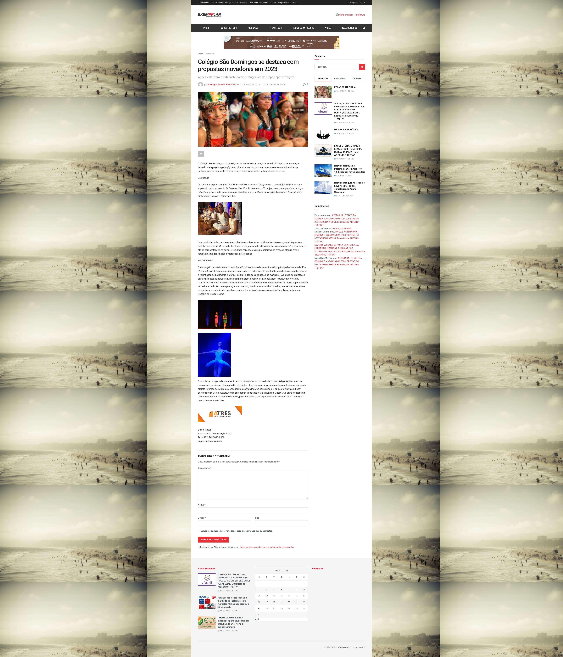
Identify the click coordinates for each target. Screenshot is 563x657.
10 (267, 596)
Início (206, 28)
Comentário (205, 468)
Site (257, 518)
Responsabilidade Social (288, 3)
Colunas (253, 28)
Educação (281, 84)
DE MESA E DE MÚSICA (346, 129)
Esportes (243, 3)
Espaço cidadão (231, 3)
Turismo (273, 3)
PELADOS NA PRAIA (345, 87)
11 (274, 596)
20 (289, 602)
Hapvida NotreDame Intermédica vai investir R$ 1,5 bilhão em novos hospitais (349, 168)
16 (259, 602)
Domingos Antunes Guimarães (222, 84)
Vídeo (328, 28)
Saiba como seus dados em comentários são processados (267, 547)
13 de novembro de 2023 (251, 84)
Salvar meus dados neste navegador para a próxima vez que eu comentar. (237, 531)
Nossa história (229, 28)
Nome (202, 504)
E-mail (202, 517)
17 (267, 602)
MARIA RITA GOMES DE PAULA (328, 245)
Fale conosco (349, 28)
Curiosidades (203, 3)
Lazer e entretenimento (258, 3)
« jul (257, 619)
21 (296, 602)
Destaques (209, 54)
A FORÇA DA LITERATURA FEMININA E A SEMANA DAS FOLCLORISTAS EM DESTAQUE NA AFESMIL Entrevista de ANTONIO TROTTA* (234, 580)
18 (274, 602)
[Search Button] (362, 67)
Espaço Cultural (217, 3)
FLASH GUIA (276, 28)
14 (296, 596)
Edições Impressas (303, 28)
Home (200, 54)
